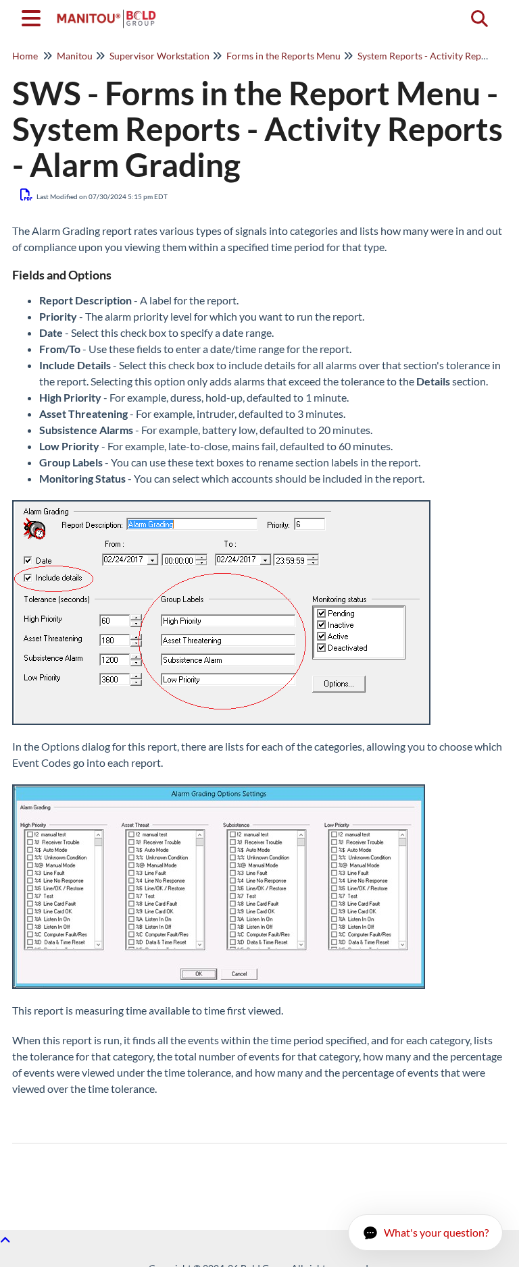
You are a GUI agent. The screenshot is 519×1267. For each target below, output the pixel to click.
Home (25, 55)
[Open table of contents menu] (34, 16)
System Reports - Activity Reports (427, 55)
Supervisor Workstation (159, 55)
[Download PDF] (26, 194)
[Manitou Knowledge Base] (106, 12)
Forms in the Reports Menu (283, 55)
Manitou (75, 55)
